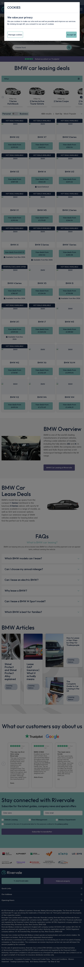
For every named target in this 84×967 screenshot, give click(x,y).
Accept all (71, 34)
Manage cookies (15, 34)
